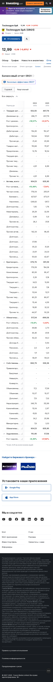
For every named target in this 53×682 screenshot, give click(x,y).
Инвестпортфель (9, 542)
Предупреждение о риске (12, 666)
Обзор (5, 60)
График (15, 60)
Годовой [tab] (8, 89)
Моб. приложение (9, 537)
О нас (30, 532)
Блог (4, 532)
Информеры (7, 547)
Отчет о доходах (26, 66)
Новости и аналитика (33, 60)
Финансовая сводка (9, 66)
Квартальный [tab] (22, 89)
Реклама (32, 537)
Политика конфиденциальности (13, 658)
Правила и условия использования (15, 650)
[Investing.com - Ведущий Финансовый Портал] (14, 3)
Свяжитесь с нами (36, 542)
